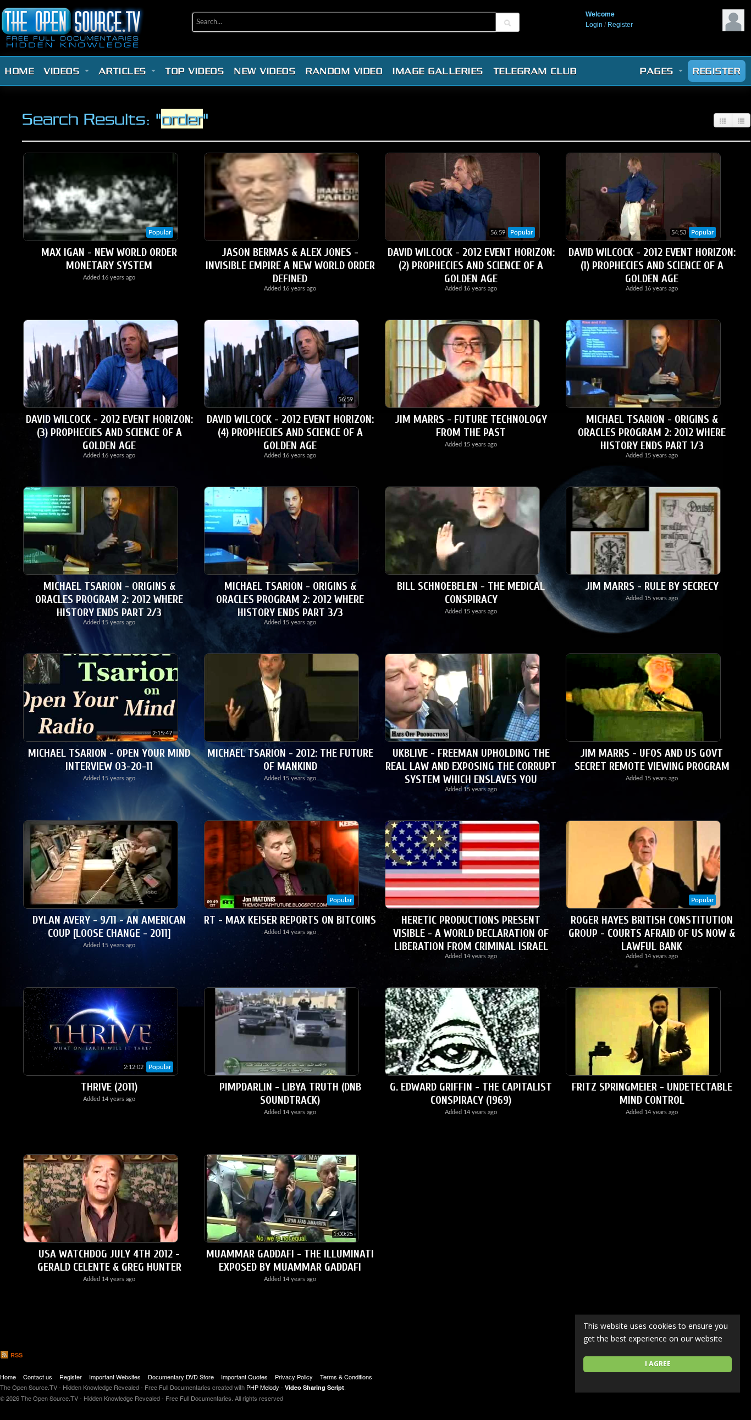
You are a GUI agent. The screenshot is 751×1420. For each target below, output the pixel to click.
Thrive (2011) (109, 1087)
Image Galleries (438, 70)
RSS (16, 1355)
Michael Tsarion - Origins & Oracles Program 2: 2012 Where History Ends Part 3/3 (290, 599)
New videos (265, 70)
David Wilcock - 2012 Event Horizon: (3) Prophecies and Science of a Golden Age (109, 432)
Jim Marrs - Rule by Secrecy (652, 586)
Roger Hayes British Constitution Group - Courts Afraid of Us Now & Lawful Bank (651, 933)
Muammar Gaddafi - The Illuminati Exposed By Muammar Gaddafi (290, 1260)
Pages (658, 70)
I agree (658, 1363)
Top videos (194, 70)
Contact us (37, 1376)
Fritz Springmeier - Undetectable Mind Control (652, 1093)
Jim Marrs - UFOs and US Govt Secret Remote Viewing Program (652, 760)
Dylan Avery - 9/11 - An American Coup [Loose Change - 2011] (109, 927)
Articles (125, 70)
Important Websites (115, 1376)
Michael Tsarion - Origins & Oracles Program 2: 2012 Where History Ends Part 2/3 (109, 599)
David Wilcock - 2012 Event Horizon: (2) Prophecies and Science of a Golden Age (471, 265)
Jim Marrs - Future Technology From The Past (471, 426)
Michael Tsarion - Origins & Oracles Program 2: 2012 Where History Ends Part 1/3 (652, 432)
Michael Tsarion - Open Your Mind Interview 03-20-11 (109, 760)
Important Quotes (244, 1376)
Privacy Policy (294, 1376)
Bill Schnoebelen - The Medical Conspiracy (471, 593)
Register (620, 25)
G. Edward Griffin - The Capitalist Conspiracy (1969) (471, 1093)
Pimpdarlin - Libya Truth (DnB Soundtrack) (290, 1093)
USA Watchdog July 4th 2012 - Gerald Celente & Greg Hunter (109, 1260)
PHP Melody (262, 1387)
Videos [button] (64, 70)
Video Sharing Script (314, 1387)
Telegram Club (535, 70)
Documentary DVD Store (181, 1376)
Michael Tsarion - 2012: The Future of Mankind (290, 760)
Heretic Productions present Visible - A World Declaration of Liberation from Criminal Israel (471, 933)
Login (594, 25)
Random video (344, 70)
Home (19, 70)
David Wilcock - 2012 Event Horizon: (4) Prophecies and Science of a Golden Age (290, 432)
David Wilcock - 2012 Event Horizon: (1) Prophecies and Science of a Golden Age (652, 265)
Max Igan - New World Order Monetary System (109, 259)
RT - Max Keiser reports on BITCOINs (290, 920)
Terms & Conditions (346, 1376)
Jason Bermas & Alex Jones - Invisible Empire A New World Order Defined (290, 265)
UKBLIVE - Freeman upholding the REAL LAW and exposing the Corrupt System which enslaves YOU (470, 766)
